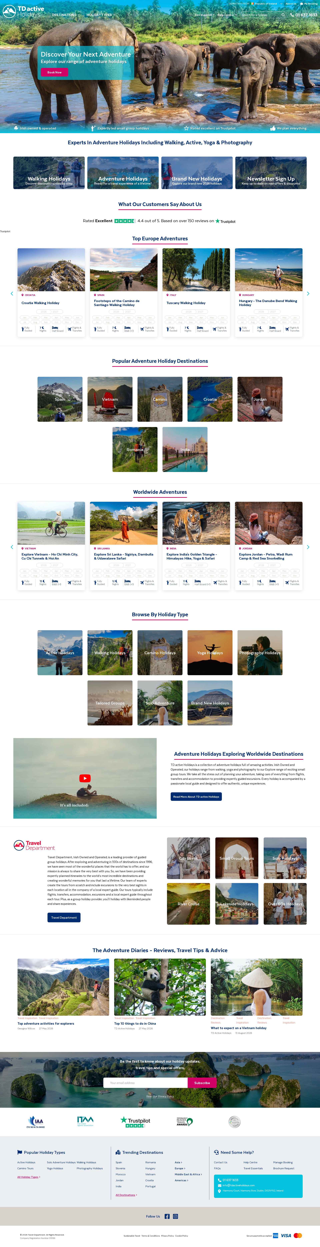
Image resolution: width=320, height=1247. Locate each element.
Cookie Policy (181, 1235)
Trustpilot (5, 231)
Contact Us (220, 1162)
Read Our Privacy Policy (160, 1096)
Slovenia (120, 1168)
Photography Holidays (90, 1168)
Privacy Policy (167, 1235)
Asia (177, 1162)
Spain (119, 1162)
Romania (150, 1162)
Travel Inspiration (27, 1018)
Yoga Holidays (55, 1168)
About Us (291, 3)
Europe (179, 1168)
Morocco (121, 1174)
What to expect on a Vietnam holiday (238, 1027)
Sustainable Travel (132, 1235)
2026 (44, 312)
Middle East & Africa (187, 1174)
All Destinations (125, 1195)
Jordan (120, 1180)
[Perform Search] (283, 15)
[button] (85, 778)
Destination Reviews (218, 1020)
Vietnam (150, 1174)
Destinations (64, 14)
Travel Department (64, 917)
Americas (180, 1180)
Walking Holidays (86, 1162)
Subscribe (202, 1082)
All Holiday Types (27, 1177)
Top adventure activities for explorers (46, 1023)
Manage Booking (283, 1162)
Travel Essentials (253, 1168)
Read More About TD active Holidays (196, 796)
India (118, 1186)
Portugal (150, 1186)
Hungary (150, 1168)
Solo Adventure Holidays (61, 1162)
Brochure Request (283, 1168)
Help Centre (226, 14)
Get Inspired (203, 14)
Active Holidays (26, 1162)
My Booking (311, 3)
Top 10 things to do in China (135, 1023)
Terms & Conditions (151, 1235)
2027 (55, 312)
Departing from (239, 3)
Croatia (149, 1180)
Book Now (55, 72)
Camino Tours (25, 1168)
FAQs (217, 1168)
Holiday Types (99, 14)
